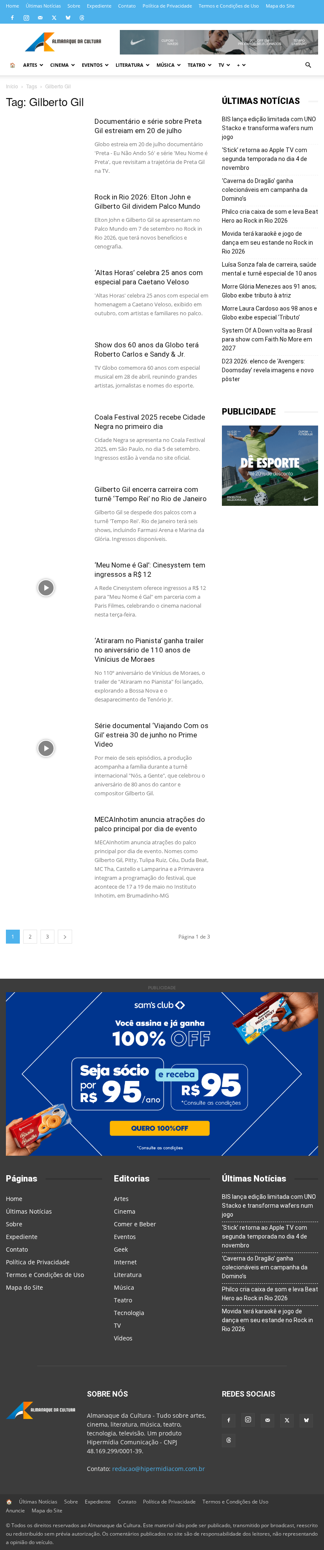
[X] (54, 18)
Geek (121, 1249)
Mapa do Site (280, 6)
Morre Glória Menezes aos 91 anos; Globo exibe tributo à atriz (269, 291)
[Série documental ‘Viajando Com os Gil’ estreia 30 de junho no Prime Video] (46, 748)
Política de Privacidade (167, 6)
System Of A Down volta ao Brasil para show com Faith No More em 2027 (267, 339)
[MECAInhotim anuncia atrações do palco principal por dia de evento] (46, 842)
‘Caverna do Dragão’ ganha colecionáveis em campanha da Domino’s (265, 189)
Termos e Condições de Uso (229, 6)
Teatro (196, 65)
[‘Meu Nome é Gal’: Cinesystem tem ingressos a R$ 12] (46, 588)
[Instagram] (26, 18)
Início (12, 86)
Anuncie (15, 1510)
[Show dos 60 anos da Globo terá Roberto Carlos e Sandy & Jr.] (46, 368)
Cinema (59, 65)
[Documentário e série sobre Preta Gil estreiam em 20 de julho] (46, 144)
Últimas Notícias (43, 6)
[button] (308, 65)
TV (221, 65)
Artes (30, 65)
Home (12, 6)
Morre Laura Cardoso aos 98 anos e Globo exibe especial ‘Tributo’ (269, 313)
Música (166, 65)
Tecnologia (129, 1313)
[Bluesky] (68, 18)
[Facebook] (12, 18)
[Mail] (40, 18)
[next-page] (65, 937)
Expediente (99, 6)
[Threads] (82, 18)
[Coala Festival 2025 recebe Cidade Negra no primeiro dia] (46, 440)
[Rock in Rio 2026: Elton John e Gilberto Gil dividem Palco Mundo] (46, 220)
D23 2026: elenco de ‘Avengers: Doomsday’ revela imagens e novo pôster (268, 370)
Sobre (74, 6)
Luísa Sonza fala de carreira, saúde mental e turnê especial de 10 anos (269, 269)
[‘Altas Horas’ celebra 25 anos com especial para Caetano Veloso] (46, 295)
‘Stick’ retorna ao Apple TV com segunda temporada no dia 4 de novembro (264, 159)
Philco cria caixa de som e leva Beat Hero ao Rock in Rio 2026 (270, 216)
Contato (127, 6)
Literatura (129, 65)
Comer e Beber (135, 1224)
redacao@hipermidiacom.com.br (158, 1469)
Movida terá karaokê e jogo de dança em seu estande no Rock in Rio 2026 (267, 242)
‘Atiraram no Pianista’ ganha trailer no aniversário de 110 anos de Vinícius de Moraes (149, 649)
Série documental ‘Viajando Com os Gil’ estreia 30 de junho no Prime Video (151, 734)
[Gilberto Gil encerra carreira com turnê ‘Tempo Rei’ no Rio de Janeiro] (46, 512)
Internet (125, 1262)
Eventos (92, 65)
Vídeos (123, 1338)
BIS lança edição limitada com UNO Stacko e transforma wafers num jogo (269, 128)
